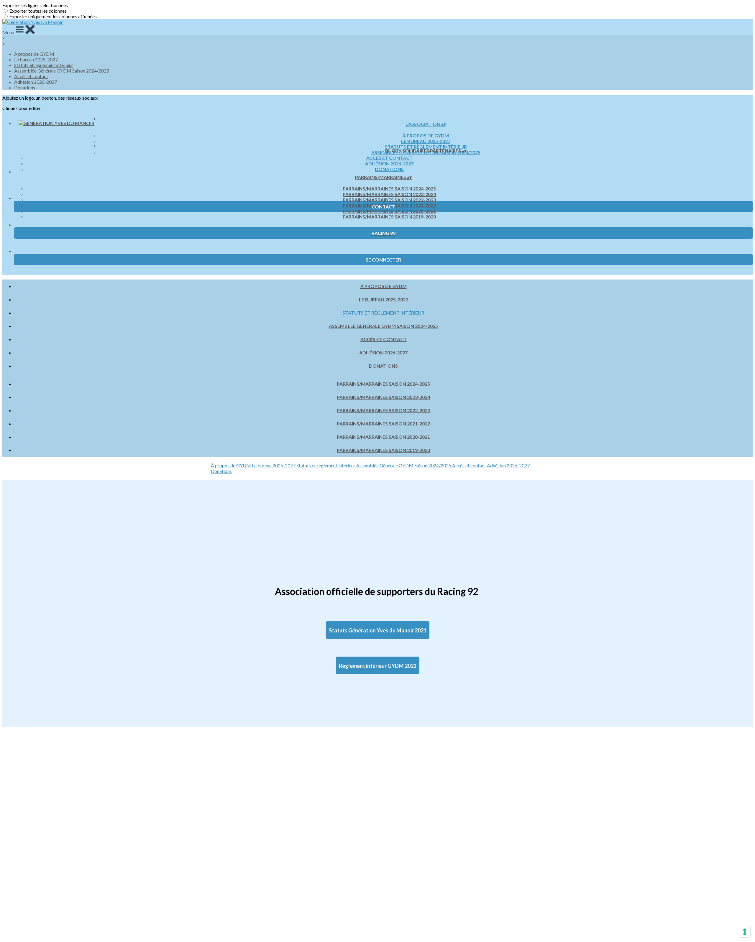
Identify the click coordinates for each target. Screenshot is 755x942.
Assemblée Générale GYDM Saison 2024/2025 (61, 70)
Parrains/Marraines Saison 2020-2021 (389, 211)
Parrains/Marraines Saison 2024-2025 (389, 188)
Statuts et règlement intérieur (43, 65)
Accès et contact (31, 76)
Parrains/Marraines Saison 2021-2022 (383, 423)
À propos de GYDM (34, 54)
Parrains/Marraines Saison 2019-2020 (389, 216)
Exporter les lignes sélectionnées (35, 5)
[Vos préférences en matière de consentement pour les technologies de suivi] (744, 931)
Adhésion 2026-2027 (35, 82)
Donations (24, 87)
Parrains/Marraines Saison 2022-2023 (389, 200)
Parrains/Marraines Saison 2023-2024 (389, 194)
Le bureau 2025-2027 (36, 59)
